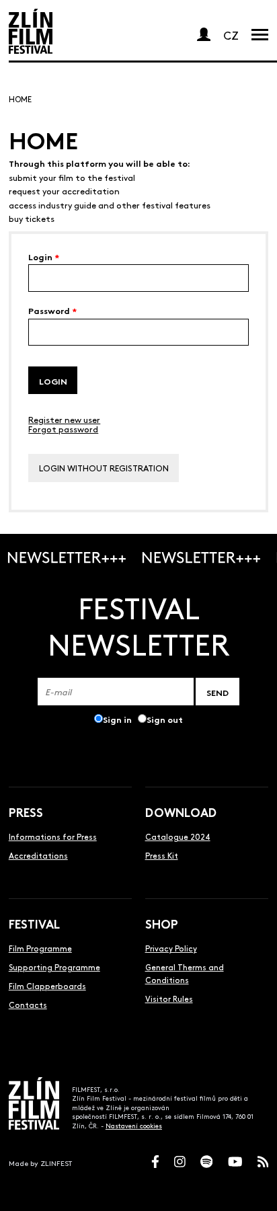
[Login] (203, 34)
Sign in (117, 719)
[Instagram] (180, 1161)
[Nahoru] (255, 1189)
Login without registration (104, 467)
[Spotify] (206, 1161)
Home (20, 98)
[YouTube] (235, 1161)
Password (52, 310)
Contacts (28, 1004)
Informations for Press (53, 836)
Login (43, 256)
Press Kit (161, 855)
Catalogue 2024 (177, 836)
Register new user (64, 419)
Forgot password (63, 428)
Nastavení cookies (134, 1125)
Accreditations (38, 855)
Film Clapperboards (47, 985)
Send (217, 692)
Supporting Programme (54, 967)
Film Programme (40, 948)
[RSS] (263, 1161)
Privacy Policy (171, 948)
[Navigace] (259, 34)
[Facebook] (155, 1161)
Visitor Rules (169, 998)
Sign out (165, 719)
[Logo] (30, 31)
